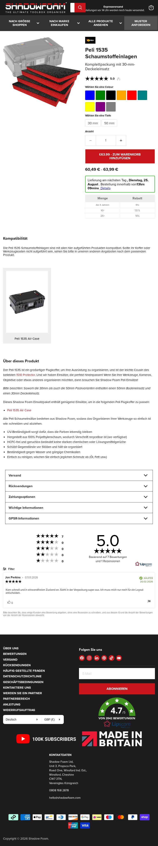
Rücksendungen (17, 665)
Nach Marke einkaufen (65, 23)
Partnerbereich (16, 698)
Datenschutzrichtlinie (22, 676)
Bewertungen (15, 654)
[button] (117, 712)
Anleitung (11, 704)
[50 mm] (110, 128)
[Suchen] (80, 7)
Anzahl (89, 131)
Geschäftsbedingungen (23, 682)
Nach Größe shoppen (25, 23)
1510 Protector (25, 375)
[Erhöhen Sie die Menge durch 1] (121, 140)
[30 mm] (93, 128)
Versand (10, 659)
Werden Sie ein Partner (22, 693)
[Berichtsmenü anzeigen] (149, 602)
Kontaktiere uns (17, 687)
